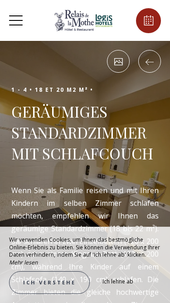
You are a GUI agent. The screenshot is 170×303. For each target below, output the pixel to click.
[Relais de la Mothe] (84, 20)
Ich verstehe (49, 282)
